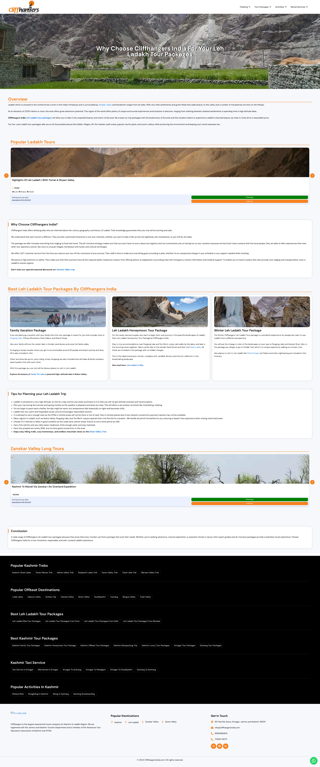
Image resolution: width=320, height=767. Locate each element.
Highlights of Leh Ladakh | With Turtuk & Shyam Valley (43, 180)
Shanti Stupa (252, 353)
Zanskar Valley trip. (65, 269)
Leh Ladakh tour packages (39, 117)
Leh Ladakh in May (135, 365)
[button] (6, 175)
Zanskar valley (105, 104)
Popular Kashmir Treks (29, 565)
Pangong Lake (16, 338)
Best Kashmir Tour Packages (34, 638)
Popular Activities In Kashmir (35, 687)
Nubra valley (195, 347)
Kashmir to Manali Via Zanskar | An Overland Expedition (44, 486)
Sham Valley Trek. (98, 431)
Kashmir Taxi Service (28, 662)
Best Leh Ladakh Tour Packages (37, 614)
